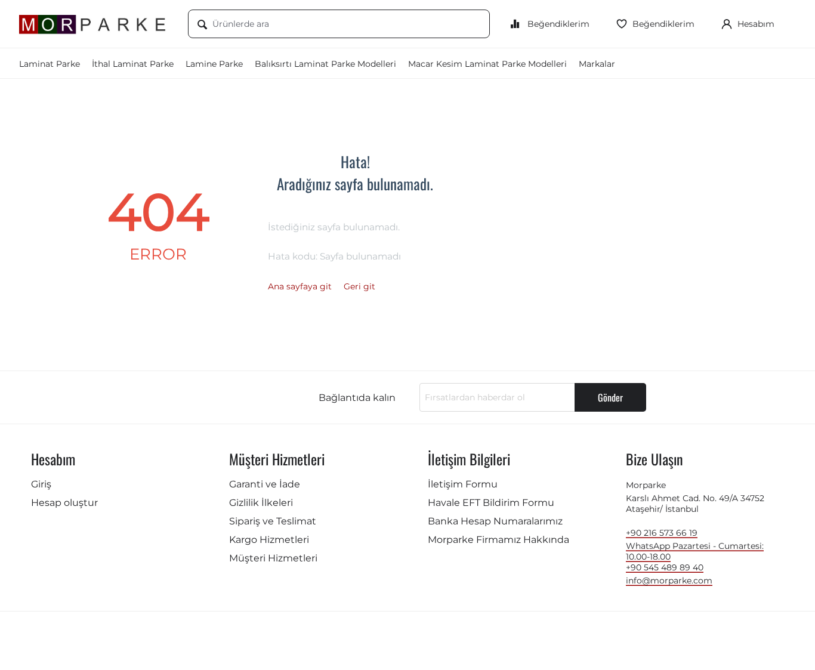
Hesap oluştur (64, 502)
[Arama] (202, 25)
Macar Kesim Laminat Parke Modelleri (487, 63)
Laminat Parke (49, 63)
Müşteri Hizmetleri (273, 558)
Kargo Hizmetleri (269, 539)
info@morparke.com (669, 580)
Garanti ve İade (264, 484)
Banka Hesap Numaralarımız (495, 521)
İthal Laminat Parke (133, 63)
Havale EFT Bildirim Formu (491, 502)
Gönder (610, 397)
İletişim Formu (463, 484)
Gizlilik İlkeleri (261, 502)
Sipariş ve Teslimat (272, 521)
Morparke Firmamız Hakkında (498, 539)
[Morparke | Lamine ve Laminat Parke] (94, 23)
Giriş (41, 484)
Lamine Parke (214, 63)
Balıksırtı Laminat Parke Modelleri (325, 63)
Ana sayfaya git (300, 286)
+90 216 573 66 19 (661, 532)
